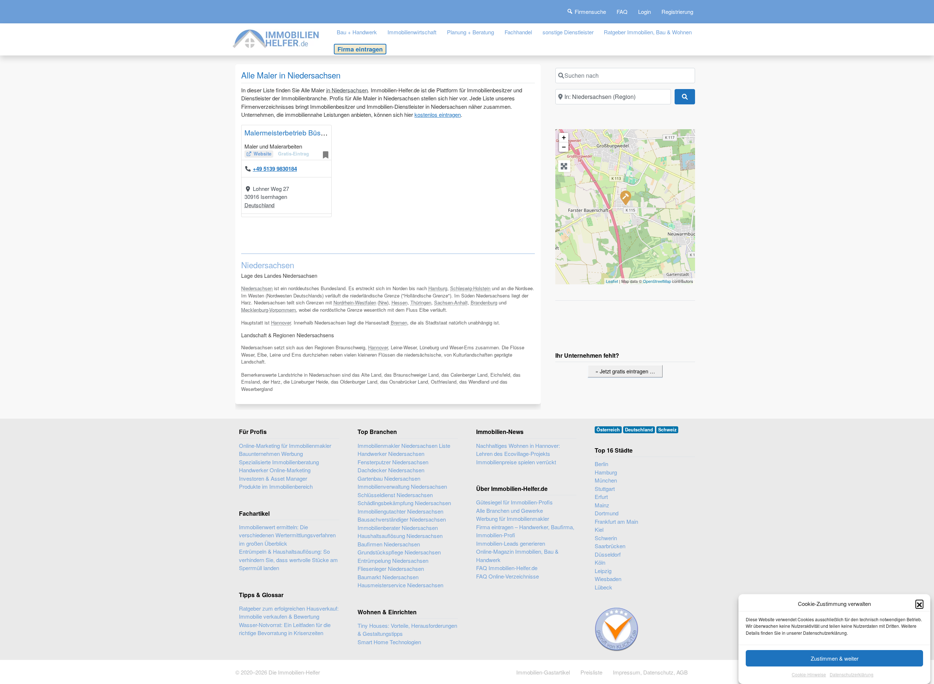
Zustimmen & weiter (834, 658)
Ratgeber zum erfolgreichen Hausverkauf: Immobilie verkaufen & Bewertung (289, 612)
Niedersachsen (257, 288)
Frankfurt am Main (616, 521)
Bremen (399, 322)
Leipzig (603, 571)
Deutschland (259, 205)
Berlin (601, 464)
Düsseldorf (608, 554)
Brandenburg (484, 302)
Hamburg (437, 288)
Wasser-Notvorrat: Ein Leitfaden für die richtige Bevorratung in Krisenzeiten (285, 629)
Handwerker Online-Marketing (274, 470)
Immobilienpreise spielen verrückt (516, 462)
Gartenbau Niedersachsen (389, 478)
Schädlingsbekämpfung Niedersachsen (404, 503)
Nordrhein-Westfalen (354, 302)
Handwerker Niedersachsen (391, 453)
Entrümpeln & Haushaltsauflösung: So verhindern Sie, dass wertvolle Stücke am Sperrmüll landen (288, 559)
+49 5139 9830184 (275, 169)
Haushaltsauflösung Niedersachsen (400, 535)
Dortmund (606, 513)
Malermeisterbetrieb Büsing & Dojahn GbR (311, 132)
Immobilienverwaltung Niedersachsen (402, 486)
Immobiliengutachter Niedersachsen (400, 511)
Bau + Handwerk (357, 32)
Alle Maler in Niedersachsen (290, 75)
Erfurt (601, 496)
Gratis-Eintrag (293, 153)
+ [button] (564, 137)
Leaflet (612, 281)
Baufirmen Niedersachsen (389, 544)
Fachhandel (518, 32)
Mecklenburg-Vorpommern (268, 309)
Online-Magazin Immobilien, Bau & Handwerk (517, 555)
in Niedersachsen (347, 90)
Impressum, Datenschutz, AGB (650, 672)
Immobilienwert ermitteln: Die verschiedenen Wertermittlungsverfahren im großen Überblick (287, 535)
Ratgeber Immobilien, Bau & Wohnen (648, 32)
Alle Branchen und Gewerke (509, 510)
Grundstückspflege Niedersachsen (399, 552)
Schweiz (667, 429)
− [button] (564, 147)
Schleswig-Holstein (470, 288)
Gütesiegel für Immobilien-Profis (514, 502)
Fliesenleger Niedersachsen (391, 568)
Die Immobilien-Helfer (294, 672)
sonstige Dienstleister (568, 32)
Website (262, 153)
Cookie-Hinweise (809, 675)
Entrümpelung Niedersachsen (393, 560)
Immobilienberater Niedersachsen (398, 527)
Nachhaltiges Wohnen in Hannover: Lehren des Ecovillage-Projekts (518, 450)
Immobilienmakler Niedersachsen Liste (404, 445)
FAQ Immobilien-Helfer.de (506, 568)
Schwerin (606, 538)
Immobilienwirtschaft (411, 32)
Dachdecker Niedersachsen (391, 470)
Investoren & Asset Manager (273, 478)
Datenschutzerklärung (851, 675)
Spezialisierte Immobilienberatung (279, 462)
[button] (919, 603)
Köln (600, 562)
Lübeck (603, 587)
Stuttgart (605, 488)
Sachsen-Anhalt (451, 302)
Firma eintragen (360, 49)
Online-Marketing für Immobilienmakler (285, 445)
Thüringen (420, 302)
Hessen (399, 302)
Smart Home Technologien (389, 642)
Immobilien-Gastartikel (543, 672)
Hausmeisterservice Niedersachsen (400, 585)
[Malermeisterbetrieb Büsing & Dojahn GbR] (625, 197)
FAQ (622, 11)
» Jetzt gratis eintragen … (625, 371)
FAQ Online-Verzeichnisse (507, 576)
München (606, 480)
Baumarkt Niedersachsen (388, 577)
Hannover (281, 322)
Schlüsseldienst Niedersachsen (395, 495)
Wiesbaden (608, 579)
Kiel (599, 529)
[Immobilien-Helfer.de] (276, 37)
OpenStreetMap (657, 281)
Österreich (608, 429)
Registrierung (677, 11)
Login (644, 11)
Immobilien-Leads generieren (510, 543)
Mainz (602, 505)
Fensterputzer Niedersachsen (393, 462)
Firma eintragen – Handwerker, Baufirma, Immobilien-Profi (525, 531)
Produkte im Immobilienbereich (276, 486)
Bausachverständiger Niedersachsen (402, 519)
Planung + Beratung (470, 32)
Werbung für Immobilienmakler (512, 518)
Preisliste (591, 672)
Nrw (383, 302)
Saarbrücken (610, 546)
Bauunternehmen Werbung (271, 453)
